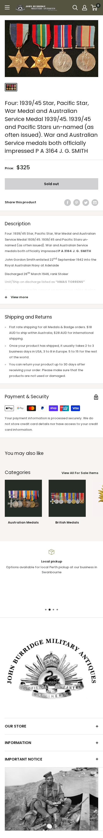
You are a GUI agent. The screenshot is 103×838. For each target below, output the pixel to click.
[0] (94, 8)
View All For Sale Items (80, 473)
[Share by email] (95, 202)
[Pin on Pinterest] (76, 202)
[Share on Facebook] (67, 202)
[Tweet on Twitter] (85, 202)
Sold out (51, 184)
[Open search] (75, 7)
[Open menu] (7, 7)
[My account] (84, 7)
